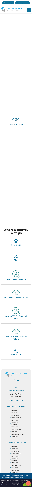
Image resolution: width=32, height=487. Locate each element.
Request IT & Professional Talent (16, 338)
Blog (16, 260)
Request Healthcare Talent (16, 298)
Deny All (15, 484)
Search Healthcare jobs (16, 279)
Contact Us (16, 354)
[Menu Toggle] (29, 10)
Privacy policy (4, 484)
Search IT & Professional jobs (16, 317)
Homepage (16, 245)
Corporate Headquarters (16, 390)
